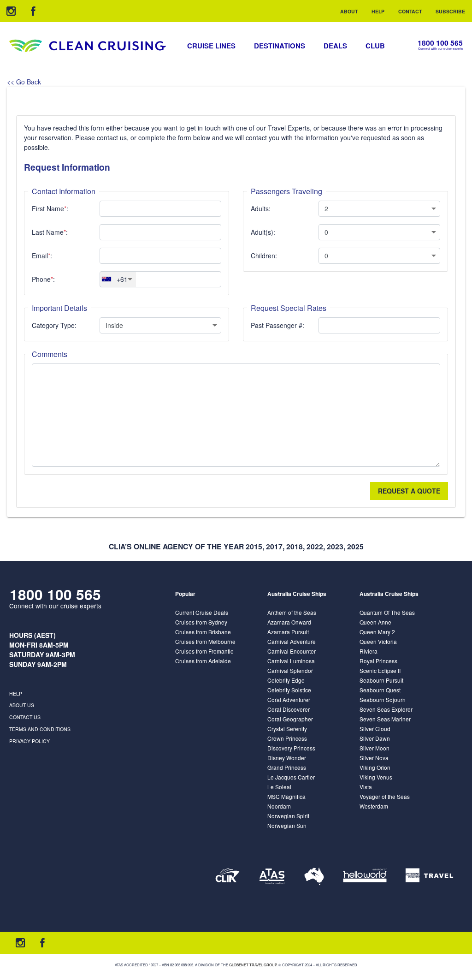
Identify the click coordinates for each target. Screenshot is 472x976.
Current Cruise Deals (201, 612)
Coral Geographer (290, 719)
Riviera (369, 651)
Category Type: (54, 325)
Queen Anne (375, 622)
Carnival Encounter (291, 651)
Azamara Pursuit (288, 632)
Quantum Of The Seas (387, 612)
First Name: (50, 208)
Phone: (43, 279)
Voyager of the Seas (385, 796)
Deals (335, 46)
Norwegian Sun (287, 825)
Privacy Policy (29, 741)
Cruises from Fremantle (204, 651)
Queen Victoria (378, 641)
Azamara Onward (289, 622)
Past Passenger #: (277, 325)
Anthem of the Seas (291, 612)
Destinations (279, 46)
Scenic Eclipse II (380, 670)
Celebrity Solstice (289, 690)
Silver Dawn (375, 738)
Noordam (279, 806)
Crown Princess (287, 738)
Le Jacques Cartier (291, 777)
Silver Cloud (375, 728)
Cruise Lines (211, 46)
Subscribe (450, 11)
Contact (410, 11)
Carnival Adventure (291, 641)
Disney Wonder (286, 758)
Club (375, 46)
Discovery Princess (291, 748)
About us (21, 705)
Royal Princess (378, 661)
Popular (185, 594)
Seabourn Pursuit (381, 680)
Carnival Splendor (290, 670)
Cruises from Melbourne (205, 641)
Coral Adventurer (288, 699)
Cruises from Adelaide (203, 661)
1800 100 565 (440, 43)
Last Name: (50, 232)
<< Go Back (24, 81)
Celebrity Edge (286, 680)
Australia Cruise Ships (296, 594)
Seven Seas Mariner (385, 719)
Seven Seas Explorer (386, 709)
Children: (264, 255)
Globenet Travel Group (253, 964)
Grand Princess (286, 767)
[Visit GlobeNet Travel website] (314, 876)
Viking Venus (376, 777)
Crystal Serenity (287, 728)
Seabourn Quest (380, 690)
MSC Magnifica (286, 796)
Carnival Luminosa (291, 661)
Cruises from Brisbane (203, 632)
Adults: (261, 208)
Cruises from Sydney (201, 622)
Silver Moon (374, 748)
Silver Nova (374, 758)
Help (378, 11)
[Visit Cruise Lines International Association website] (227, 876)
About (349, 11)
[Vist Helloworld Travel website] (365, 876)
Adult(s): (263, 232)
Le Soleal (279, 787)
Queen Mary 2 (377, 632)
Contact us (25, 717)
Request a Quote (409, 490)
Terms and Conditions (40, 729)
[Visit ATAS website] (272, 876)
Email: (42, 255)
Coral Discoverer (288, 709)
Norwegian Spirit (288, 816)
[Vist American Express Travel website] (429, 876)
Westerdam (374, 806)
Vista (366, 787)
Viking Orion (375, 767)
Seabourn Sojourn (383, 699)
